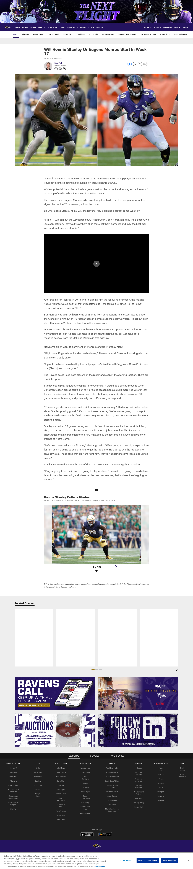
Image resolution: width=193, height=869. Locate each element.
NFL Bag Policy (139, 802)
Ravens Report (85, 792)
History (37, 789)
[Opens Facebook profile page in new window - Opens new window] (56, 68)
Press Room (61, 820)
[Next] (116, 566)
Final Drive (85, 783)
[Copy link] (145, 64)
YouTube (161, 800)
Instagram (161, 792)
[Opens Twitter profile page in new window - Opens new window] (60, 68)
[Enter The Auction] (55, 730)
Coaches (38, 781)
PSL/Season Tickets (112, 777)
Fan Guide (138, 798)
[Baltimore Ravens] (96, 846)
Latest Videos (85, 768)
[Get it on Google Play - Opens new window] (105, 835)
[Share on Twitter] (135, 65)
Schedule (138, 768)
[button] (96, 264)
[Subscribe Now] (55, 693)
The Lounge (85, 802)
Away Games (112, 796)
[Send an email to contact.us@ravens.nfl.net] (64, 68)
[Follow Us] (138, 730)
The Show (85, 787)
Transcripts (61, 815)
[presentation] (177, 670)
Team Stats (38, 777)
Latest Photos (61, 772)
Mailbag (61, 785)
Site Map (13, 809)
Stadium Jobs (13, 785)
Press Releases (61, 811)
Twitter (161, 787)
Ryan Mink (58, 63)
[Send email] (140, 65)
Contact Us (13, 768)
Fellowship (13, 781)
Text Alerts (112, 805)
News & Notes (61, 794)
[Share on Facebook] (129, 65)
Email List (161, 774)
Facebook (161, 783)
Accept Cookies (169, 860)
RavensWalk (138, 807)
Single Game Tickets (112, 781)
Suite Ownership (112, 792)
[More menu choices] (106, 27)
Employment (13, 772)
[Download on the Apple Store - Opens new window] (87, 834)
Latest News (61, 768)
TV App (161, 779)
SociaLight (61, 789)
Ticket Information (112, 768)
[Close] (189, 860)
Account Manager (112, 772)
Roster (38, 768)
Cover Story (61, 781)
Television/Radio (85, 813)
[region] (96, 860)
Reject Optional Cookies (148, 860)
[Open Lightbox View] (96, 540)
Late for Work (61, 777)
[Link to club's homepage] (7, 27)
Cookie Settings (126, 860)
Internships (13, 777)
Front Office (38, 785)
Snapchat (161, 796)
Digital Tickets (112, 800)
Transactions (37, 772)
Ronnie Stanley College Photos (67, 497)
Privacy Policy (99, 866)
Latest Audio (85, 772)
